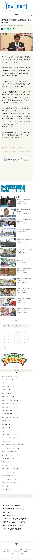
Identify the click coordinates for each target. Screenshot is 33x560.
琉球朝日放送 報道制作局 (7, 25)
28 (20, 342)
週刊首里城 (5, 455)
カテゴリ (12, 553)
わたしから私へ (6, 379)
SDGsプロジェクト (8, 479)
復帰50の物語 (6, 475)
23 (28, 339)
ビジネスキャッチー (8, 400)
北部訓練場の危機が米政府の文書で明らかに (12, 148)
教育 (3, 420)
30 (28, 342)
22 (24, 339)
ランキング (26, 551)
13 (16, 336)
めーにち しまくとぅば (9, 438)
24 (4, 342)
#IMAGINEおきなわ (8, 458)
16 (28, 336)
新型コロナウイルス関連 (9, 482)
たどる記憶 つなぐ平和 (9, 448)
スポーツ (4, 393)
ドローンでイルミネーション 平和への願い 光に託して (18, 151)
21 (20, 339)
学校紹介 (5, 389)
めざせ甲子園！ (6, 386)
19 (12, 339)
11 (8, 336)
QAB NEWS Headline (18, 558)
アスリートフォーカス (8, 468)
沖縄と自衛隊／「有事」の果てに (12, 444)
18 (8, 339)
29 (24, 342)
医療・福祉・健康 (7, 410)
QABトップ (20, 553)
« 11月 (2, 349)
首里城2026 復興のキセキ (10, 451)
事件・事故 (5, 396)
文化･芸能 (5, 413)
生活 (3, 383)
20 (16, 339)
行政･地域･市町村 (7, 407)
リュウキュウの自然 (8, 465)
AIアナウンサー (6, 472)
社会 (3, 489)
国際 (3, 427)
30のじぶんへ (6, 441)
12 (12, 336)
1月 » (5, 349)
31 (4, 346)
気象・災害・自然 (7, 417)
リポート (4, 431)
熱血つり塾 (5, 486)
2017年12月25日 (19, 25)
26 (12, 342)
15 (24, 336)
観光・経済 (5, 403)
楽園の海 (4, 462)
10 (4, 336)
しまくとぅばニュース (8, 376)
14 (20, 336)
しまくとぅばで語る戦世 (9, 434)
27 (16, 342)
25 (8, 342)
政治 (3, 424)
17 (4, 339)
